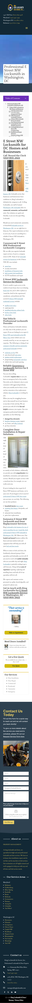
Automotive (11, 689)
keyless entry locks (10, 313)
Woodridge (8, 941)
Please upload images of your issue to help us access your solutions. (16, 804)
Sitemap (11, 1000)
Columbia (8, 906)
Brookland (8, 932)
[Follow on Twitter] (8, 992)
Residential (11, 686)
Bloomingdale (9, 936)
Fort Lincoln (8, 939)
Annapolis (8, 904)
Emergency (11, 692)
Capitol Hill (8, 929)
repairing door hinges (11, 508)
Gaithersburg (9, 887)
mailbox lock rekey (10, 306)
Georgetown (9, 925)
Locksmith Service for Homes (15, 280)
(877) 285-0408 (18, 15)
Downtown (8, 920)
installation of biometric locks (14, 271)
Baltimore (8, 885)
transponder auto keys (20, 360)
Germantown (9, 899)
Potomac (7, 901)
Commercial (12, 683)
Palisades (7, 922)
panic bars (8, 266)
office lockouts (18, 423)
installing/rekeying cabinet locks (14, 310)
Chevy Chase (9, 927)
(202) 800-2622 (11, 158)
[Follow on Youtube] (15, 992)
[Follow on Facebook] (4, 992)
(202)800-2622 (18, 20)
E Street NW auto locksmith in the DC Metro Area (15, 335)
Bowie (7, 894)
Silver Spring (9, 890)
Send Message (9, 822)
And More (8, 908)
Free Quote (16, 666)
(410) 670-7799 (15, 23)
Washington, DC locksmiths (11, 208)
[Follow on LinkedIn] (11, 992)
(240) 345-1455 (15, 18)
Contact (11, 645)
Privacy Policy (19, 1000)
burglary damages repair (12, 421)
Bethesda (7, 897)
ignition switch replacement (13, 357)
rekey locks (8, 315)
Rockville (8, 892)
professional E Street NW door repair (14, 496)
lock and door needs (12, 546)
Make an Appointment (16, 633)
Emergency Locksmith (13, 367)
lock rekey (18, 355)
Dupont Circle (9, 934)
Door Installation (13, 678)
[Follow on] (18, 992)
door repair (19, 506)
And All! (7, 943)
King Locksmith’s (14, 393)
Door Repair (12, 681)
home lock (6, 291)
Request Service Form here (13, 736)
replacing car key (10, 353)
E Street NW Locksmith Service (15, 591)
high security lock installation (13, 273)
